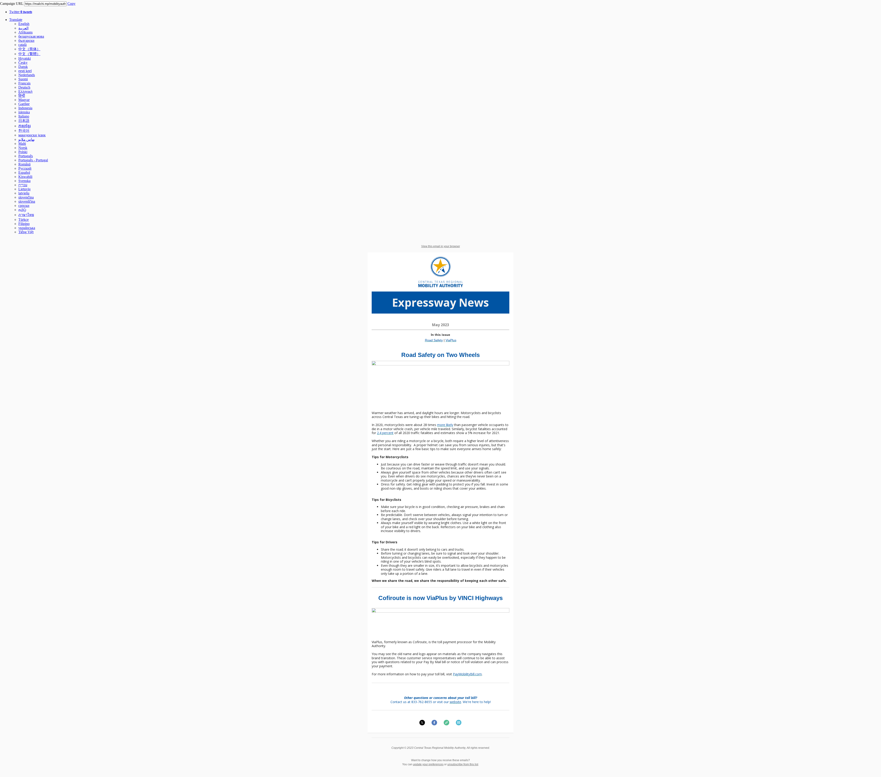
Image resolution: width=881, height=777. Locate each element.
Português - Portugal (33, 160)
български (26, 40)
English (23, 24)
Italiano (23, 116)
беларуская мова (31, 36)
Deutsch (24, 87)
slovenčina (26, 197)
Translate (15, 20)
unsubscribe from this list (462, 764)
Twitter (20, 12)
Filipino (24, 224)
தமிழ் (22, 210)
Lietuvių (24, 189)
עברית (22, 185)
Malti (22, 144)
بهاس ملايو (26, 139)
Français (24, 83)
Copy (71, 4)
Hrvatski (24, 58)
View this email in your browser (440, 246)
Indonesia (25, 108)
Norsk (22, 148)
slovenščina (26, 201)
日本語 (23, 121)
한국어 (23, 130)
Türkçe (23, 220)
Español (24, 172)
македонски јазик (32, 135)
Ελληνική (25, 91)
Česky (23, 63)
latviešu (23, 193)
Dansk (23, 67)
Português (25, 156)
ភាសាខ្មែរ (24, 126)
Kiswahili (25, 177)
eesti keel (25, 71)
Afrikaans (25, 32)
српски (23, 206)
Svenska (24, 181)
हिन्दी (21, 96)
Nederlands (26, 75)
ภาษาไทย (26, 215)
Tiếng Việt (25, 232)
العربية (23, 28)
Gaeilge (24, 104)
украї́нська (26, 228)
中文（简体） (29, 49)
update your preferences (428, 764)
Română (24, 164)
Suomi (23, 79)
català (22, 45)
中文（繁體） (29, 54)
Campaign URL (11, 4)
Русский (24, 168)
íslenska (24, 112)
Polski (22, 152)
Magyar (24, 100)
